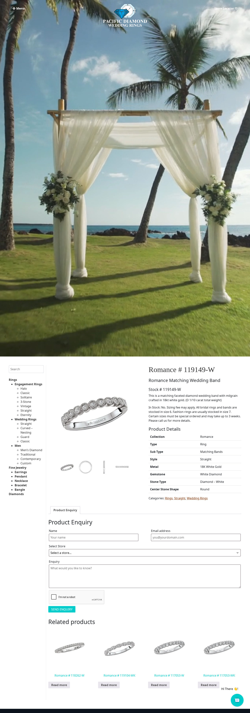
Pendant (21, 476)
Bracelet (21, 485)
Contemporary (30, 459)
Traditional (27, 454)
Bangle (20, 490)
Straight (26, 411)
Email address (160, 531)
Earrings (21, 472)
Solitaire (26, 397)
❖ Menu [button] (18, 8)
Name (53, 531)
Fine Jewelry (17, 468)
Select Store (57, 546)
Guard (24, 437)
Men (18, 446)
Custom (25, 463)
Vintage (25, 406)
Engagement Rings (28, 384)
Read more (59, 685)
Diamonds (16, 494)
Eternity (25, 415)
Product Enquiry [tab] (65, 510)
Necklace (21, 481)
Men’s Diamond (31, 450)
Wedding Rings (25, 419)
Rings (13, 380)
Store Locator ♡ (226, 8)
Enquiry (54, 562)
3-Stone (25, 402)
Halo (23, 389)
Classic (25, 393)
